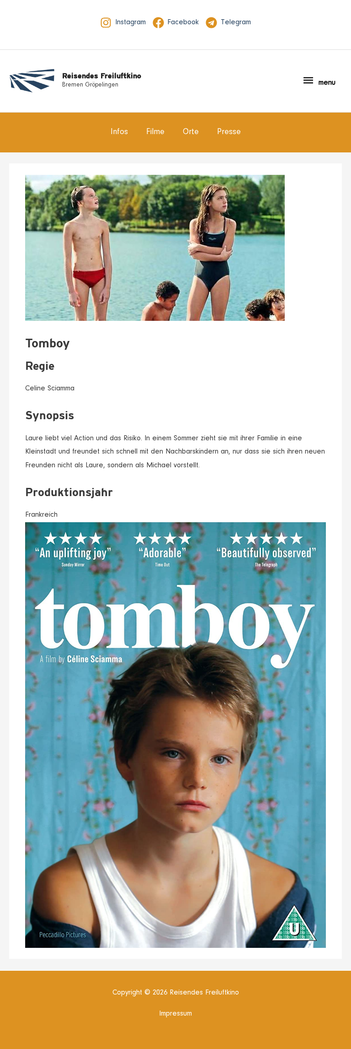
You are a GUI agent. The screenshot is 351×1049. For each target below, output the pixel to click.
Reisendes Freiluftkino (101, 75)
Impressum (175, 1013)
